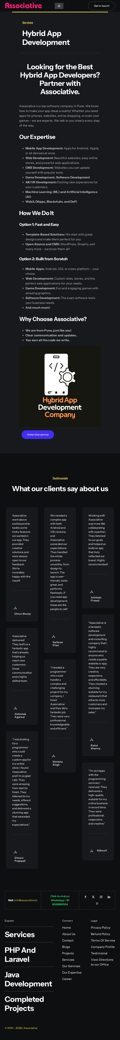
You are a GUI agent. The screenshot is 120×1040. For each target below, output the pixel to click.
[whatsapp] (97, 903)
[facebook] (85, 896)
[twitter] (93, 896)
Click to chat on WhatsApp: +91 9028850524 (60, 900)
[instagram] (101, 896)
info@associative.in (26, 900)
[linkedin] (109, 896)
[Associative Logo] (23, 4)
